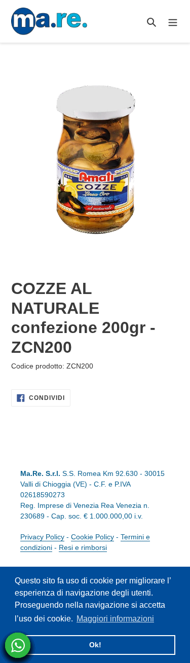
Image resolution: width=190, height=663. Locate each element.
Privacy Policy (42, 537)
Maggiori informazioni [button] (115, 618)
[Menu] (172, 21)
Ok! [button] (95, 645)
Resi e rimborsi (83, 547)
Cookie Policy (92, 537)
